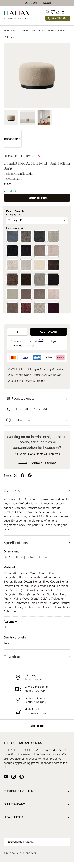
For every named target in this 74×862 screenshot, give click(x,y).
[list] (37, 75)
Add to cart (48, 331)
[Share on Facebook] (22, 475)
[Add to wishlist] (39, 155)
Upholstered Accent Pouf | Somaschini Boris (43, 31)
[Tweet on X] (15, 475)
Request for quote (37, 197)
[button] (62, 12)
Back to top (37, 725)
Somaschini (11, 155)
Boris (15, 31)
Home (7, 31)
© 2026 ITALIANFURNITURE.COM (20, 853)
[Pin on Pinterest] (29, 475)
